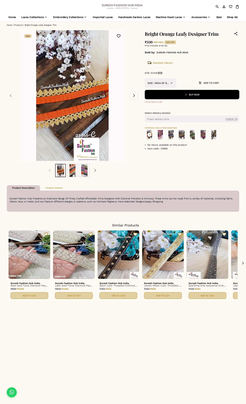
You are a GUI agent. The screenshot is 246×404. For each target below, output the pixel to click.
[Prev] (50, 170)
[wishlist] (231, 7)
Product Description (23, 188)
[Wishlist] (118, 36)
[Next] (95, 170)
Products (18, 25)
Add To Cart (29, 295)
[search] (217, 7)
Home (9, 25)
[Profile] (224, 7)
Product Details (54, 188)
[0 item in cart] (237, 7)
